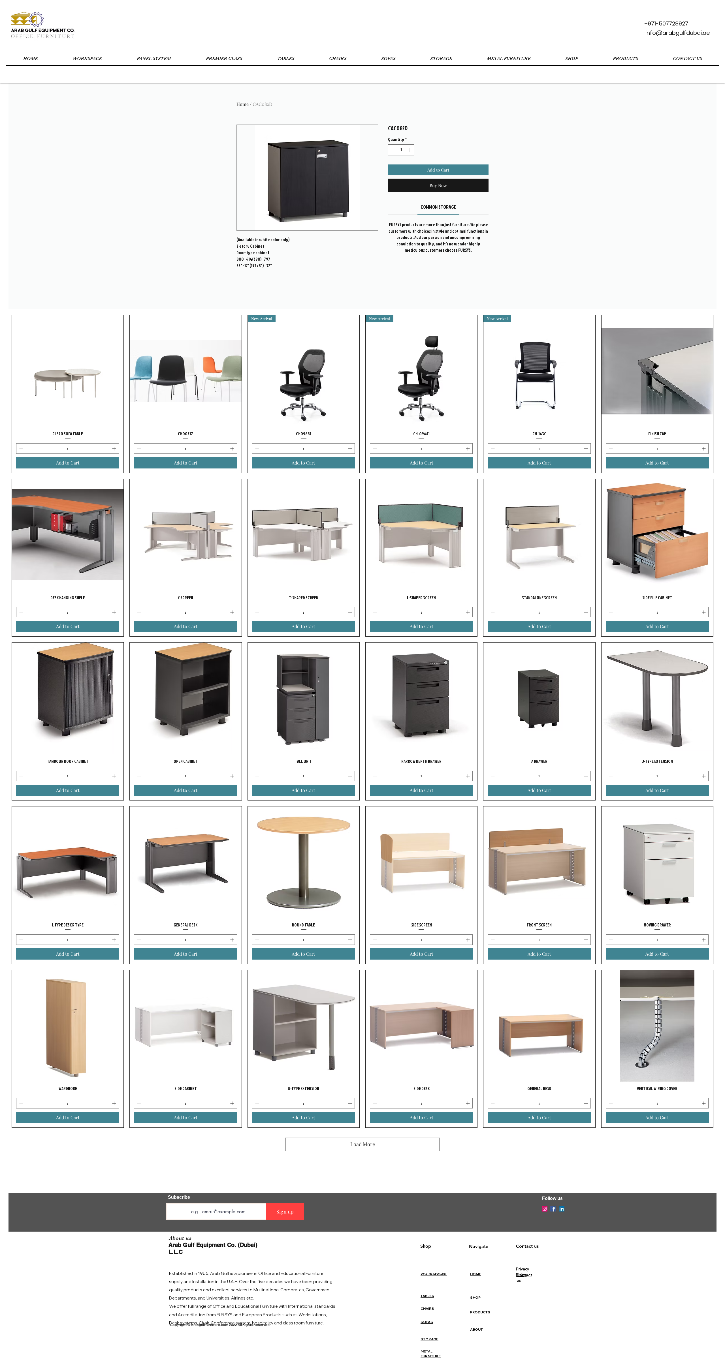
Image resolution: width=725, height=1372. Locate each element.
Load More (362, 1144)
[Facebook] (553, 1209)
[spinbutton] (401, 150)
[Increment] (409, 150)
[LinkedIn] (561, 1209)
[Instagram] (544, 1209)
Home (242, 104)
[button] (87, 59)
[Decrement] (392, 150)
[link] (438, 206)
